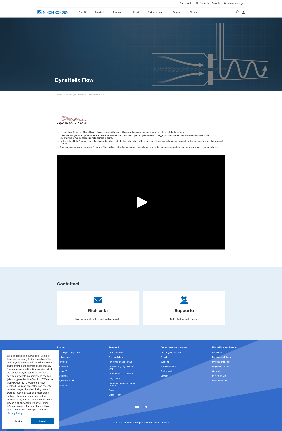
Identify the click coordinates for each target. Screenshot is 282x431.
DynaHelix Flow (96, 95)
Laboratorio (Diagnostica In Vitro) (121, 368)
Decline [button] (18, 421)
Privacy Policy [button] (14, 413)
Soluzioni (99, 12)
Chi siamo (194, 12)
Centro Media (186, 3)
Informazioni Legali (221, 362)
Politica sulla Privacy (221, 357)
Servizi (135, 12)
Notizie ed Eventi (168, 367)
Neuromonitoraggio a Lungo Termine (122, 384)
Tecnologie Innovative (76, 95)
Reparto (112, 390)
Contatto (216, 3)
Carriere (177, 12)
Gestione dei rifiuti (220, 381)
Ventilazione (62, 367)
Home (60, 95)
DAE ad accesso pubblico (121, 374)
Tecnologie (118, 12)
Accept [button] (42, 421)
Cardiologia (62, 376)
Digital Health (115, 395)
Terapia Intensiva (117, 353)
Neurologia (62, 362)
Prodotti (82, 12)
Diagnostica (114, 379)
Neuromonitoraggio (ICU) (120, 362)
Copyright (216, 371)
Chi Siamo (217, 353)
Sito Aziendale (202, 3)
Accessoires (62, 385)
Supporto (165, 362)
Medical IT (62, 371)
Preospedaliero (116, 357)
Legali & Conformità (221, 367)
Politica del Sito (219, 376)
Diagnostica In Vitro (66, 381)
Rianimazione (63, 357)
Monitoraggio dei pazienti (68, 353)
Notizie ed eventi (155, 12)
